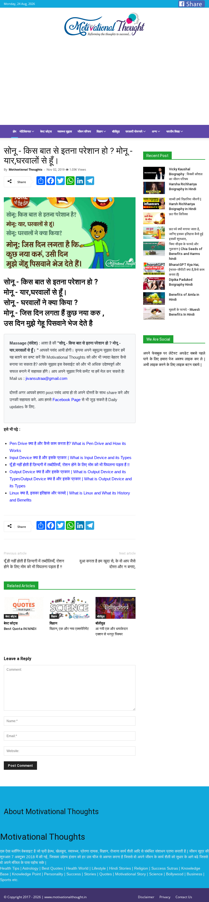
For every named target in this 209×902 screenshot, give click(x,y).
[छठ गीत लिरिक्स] (154, 218)
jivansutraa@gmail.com (46, 378)
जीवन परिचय (84, 131)
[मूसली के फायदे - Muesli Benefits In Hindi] (154, 313)
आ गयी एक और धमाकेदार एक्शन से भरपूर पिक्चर (112, 628)
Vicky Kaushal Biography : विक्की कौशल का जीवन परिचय (185, 174)
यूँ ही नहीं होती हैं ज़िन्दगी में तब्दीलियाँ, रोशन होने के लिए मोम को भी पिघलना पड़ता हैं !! (70, 464)
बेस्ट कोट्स (46, 131)
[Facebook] (191, 4)
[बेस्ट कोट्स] (24, 608)
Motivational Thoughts (25, 169)
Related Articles (21, 586)
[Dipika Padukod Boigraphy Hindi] (154, 283)
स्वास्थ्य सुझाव (64, 131)
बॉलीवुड (116, 131)
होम (14, 131)
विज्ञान (100, 131)
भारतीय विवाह (173, 131)
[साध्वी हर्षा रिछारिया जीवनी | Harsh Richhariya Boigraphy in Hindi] (154, 203)
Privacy (164, 897)
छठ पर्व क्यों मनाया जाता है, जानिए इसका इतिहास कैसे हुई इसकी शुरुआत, (186, 234)
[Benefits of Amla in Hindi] (154, 298)
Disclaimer (146, 897)
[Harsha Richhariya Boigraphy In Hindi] (154, 188)
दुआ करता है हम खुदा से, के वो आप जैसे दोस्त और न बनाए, (107, 564)
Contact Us (184, 897)
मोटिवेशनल (26, 131)
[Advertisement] (104, 84)
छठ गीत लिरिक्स (178, 214)
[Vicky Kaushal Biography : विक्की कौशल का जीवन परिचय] (154, 173)
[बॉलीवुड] (116, 608)
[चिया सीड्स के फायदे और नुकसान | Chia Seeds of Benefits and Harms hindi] (154, 249)
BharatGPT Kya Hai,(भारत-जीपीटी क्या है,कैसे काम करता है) (186, 269)
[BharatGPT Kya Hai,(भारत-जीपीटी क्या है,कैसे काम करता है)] (154, 268)
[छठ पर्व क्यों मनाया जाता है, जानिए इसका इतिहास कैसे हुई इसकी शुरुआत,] (154, 233)
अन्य (155, 131)
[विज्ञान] (70, 608)
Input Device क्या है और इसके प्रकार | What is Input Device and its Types (70, 457)
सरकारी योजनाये (134, 131)
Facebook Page (67, 399)
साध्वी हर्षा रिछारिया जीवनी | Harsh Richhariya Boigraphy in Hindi (185, 204)
